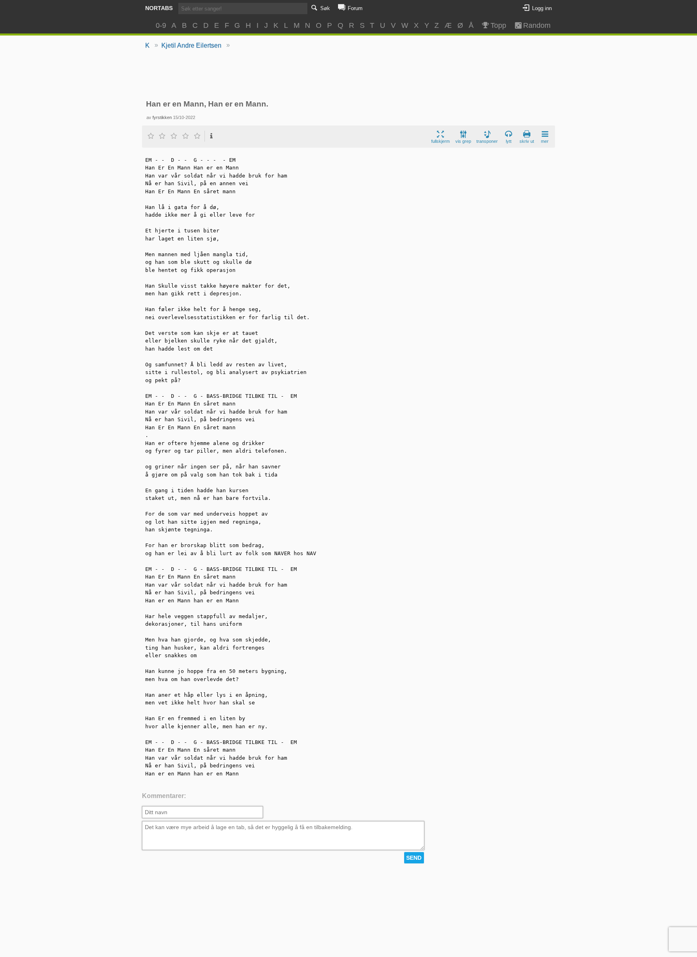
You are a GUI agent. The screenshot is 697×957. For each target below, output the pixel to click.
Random (533, 25)
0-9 (161, 25)
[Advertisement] (348, 75)
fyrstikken (162, 117)
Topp (498, 25)
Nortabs (159, 8)
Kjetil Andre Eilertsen (191, 45)
